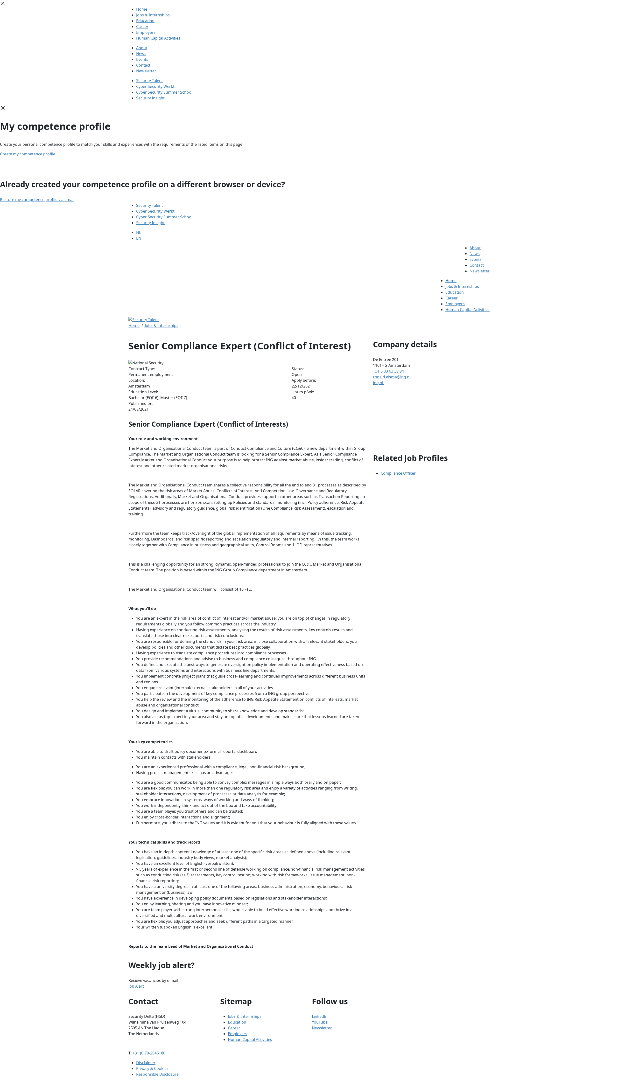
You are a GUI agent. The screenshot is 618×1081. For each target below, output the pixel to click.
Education (145, 20)
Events (142, 59)
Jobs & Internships (153, 15)
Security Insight (150, 98)
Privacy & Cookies (152, 1068)
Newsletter (146, 71)
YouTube (320, 1022)
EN (138, 238)
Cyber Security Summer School (164, 92)
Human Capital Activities (158, 38)
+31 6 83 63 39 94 (388, 371)
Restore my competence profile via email (37, 199)
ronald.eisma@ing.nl (391, 377)
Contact (143, 65)
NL (138, 232)
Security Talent (149, 80)
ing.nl (378, 382)
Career (142, 26)
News (141, 53)
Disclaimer (145, 1062)
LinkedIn (320, 1016)
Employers (145, 32)
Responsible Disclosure (157, 1074)
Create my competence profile (27, 154)
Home (141, 9)
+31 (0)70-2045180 (149, 1053)
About (141, 47)
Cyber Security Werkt (155, 86)
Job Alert (136, 986)
